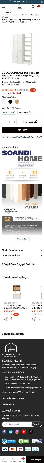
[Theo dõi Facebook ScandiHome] (4, 431)
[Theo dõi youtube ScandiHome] (23, 431)
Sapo (36, 392)
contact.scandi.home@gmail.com (26, 387)
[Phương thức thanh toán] (20, 449)
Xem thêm (22, 239)
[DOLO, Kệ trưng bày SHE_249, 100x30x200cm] (16, 292)
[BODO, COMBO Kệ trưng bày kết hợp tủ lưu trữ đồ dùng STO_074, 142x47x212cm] (22, 49)
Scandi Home (18, 82)
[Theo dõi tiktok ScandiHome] (30, 431)
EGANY (20, 392)
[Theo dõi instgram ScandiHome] (17, 431)
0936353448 (21, 137)
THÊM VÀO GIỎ (30, 122)
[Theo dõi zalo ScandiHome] (10, 431)
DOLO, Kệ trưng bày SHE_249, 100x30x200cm (15, 306)
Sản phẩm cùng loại (14, 277)
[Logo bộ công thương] (22, 441)
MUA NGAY (22, 130)
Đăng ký (37, 424)
